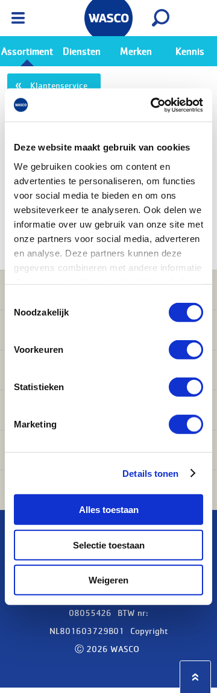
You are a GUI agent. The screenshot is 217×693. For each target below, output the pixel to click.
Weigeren (108, 580)
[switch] (186, 349)
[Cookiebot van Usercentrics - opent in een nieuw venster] (153, 105)
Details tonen (150, 473)
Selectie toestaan (109, 544)
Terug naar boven (195, 677)
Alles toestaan (109, 510)
